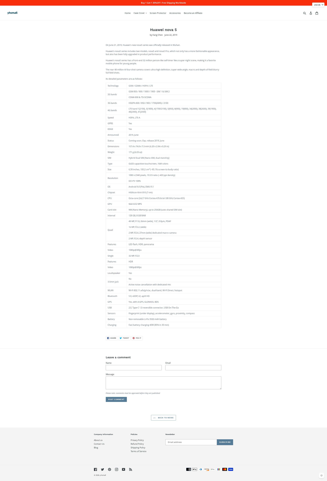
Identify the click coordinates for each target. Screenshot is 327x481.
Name (109, 362)
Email (168, 362)
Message (110, 374)
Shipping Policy (138, 447)
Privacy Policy (137, 440)
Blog (96, 447)
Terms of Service (138, 451)
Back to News (165, 418)
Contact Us (99, 443)
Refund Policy (137, 443)
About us (98, 440)
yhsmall (103, 475)
